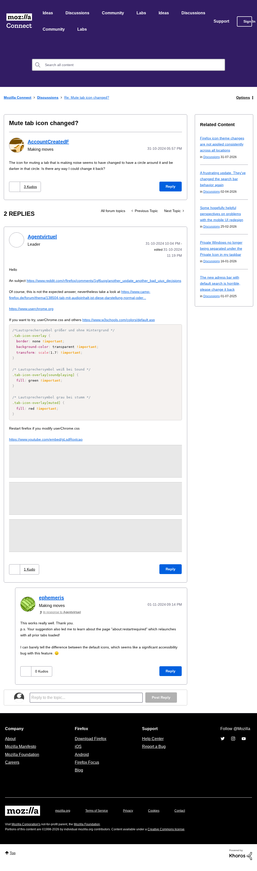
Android (81, 760)
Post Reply (160, 703)
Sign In (248, 22)
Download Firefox (90, 744)
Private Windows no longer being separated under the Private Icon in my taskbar (223, 249)
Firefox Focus (86, 768)
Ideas (48, 13)
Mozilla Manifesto (22, 752)
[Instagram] (233, 744)
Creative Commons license (181, 835)
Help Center (152, 744)
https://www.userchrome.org (33, 315)
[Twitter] (222, 744)
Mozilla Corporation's (28, 830)
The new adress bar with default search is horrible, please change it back (221, 284)
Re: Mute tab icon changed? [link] (91, 98)
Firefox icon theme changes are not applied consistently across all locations (223, 145)
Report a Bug (153, 752)
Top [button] (13, 859)
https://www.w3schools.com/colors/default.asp (127, 326)
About (11, 744)
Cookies (159, 816)
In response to (64, 618)
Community (114, 13)
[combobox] (128, 66)
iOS (77, 752)
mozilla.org (63, 816)
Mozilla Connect (19, 22)
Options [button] (242, 98)
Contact (186, 816)
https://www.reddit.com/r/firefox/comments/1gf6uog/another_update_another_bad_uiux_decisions (92, 286)
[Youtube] (243, 744)
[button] (15, 187)
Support (221, 21)
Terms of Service (99, 816)
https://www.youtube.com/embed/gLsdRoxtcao (49, 445)
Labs (142, 13)
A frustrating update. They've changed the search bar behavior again (222, 180)
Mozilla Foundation (22, 760)
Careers (12, 768)
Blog (78, 776)
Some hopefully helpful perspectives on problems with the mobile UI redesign (223, 215)
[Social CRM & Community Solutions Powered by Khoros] (240, 860)
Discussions (78, 13)
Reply (170, 187)
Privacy (132, 816)
